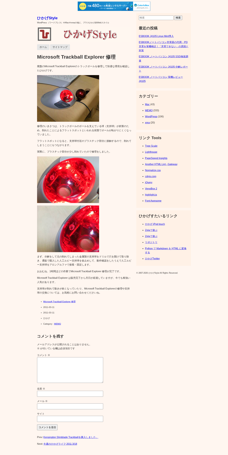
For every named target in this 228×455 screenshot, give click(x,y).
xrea (147, 122)
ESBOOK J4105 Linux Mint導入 (156, 36)
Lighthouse (151, 152)
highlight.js (151, 194)
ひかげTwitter (152, 258)
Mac (147, 104)
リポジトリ (151, 242)
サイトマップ (60, 47)
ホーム (43, 47)
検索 (178, 17)
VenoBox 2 (151, 188)
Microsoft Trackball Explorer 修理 (59, 301)
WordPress (151, 116)
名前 (41, 388)
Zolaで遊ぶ (151, 230)
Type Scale (151, 146)
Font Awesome (153, 200)
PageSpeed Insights (156, 158)
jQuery (148, 182)
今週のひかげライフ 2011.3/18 (60, 444)
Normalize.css (153, 170)
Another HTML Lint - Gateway (161, 164)
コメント (43, 355)
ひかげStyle (47, 18)
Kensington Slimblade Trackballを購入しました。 (70, 437)
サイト (41, 413)
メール (42, 401)
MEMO (57, 324)
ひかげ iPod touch (155, 224)
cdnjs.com (150, 176)
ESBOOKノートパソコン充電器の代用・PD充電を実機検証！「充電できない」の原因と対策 (163, 46)
